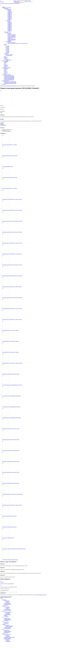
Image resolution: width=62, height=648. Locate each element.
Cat (2, 617)
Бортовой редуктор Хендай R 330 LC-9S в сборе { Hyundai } (12, 297)
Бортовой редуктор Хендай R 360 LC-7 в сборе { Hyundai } (12, 308)
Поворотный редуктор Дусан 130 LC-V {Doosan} (10, 330)
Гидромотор (6, 616)
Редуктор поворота (7, 603)
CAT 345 (7, 52)
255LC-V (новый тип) (11, 37)
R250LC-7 (9, 13)
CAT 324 (7, 48)
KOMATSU (6, 53)
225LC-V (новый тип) (11, 35)
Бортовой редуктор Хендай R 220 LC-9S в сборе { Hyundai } (12, 264)
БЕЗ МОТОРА (8, 9)
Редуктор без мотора (9, 54)
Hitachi (3, 633)
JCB (5, 56)
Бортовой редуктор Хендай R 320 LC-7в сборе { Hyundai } (12, 286)
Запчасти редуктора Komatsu (9, 79)
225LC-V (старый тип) (12, 34)
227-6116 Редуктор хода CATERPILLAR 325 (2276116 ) (11, 406)
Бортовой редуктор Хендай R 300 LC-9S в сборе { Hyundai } (12, 275)
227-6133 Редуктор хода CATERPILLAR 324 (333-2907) (11, 395)
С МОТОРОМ (8, 32)
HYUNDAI (6, 68)
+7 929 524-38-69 (30, 1)
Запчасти (5, 615)
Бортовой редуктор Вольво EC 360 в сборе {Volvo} (10, 483)
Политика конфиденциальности (5, 597)
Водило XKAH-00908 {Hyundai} (7, 166)
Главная (3, 6)
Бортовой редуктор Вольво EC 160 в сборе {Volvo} (10, 428)
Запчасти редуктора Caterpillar (9, 77)
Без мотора (8, 601)
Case (3, 621)
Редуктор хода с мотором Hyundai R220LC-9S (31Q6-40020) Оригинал (14, 548)
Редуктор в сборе (9, 55)
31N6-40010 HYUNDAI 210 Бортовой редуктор (10, 559)
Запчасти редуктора (7, 604)
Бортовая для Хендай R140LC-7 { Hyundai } (9, 144)
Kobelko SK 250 (8, 59)
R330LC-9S (10, 18)
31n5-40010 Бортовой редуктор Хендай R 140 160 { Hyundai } (12, 494)
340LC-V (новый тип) (11, 39)
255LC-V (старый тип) (12, 36)
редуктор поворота (5, 60)
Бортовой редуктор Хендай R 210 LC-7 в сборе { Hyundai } (12, 210)
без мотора (8, 607)
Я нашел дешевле (3, 125)
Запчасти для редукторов (6, 74)
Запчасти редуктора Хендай (9, 75)
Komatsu (3, 624)
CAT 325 (7, 49)
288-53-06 (17, 3)
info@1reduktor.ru (28, 0)
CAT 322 (7, 47)
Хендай (5, 85)
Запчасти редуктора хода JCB (9, 76)
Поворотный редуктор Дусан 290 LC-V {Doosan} (10, 341)
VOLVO (5, 44)
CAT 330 (7, 51)
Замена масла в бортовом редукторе (10, 81)
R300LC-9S (10, 16)
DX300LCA (10, 38)
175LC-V (9, 33)
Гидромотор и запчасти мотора (9, 637)
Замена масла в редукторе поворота (10, 82)
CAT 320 (7, 46)
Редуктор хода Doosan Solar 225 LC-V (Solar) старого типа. (18, 43)
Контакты (4, 84)
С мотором (8, 20)
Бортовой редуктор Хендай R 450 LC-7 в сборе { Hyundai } (12, 319)
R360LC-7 (9, 30)
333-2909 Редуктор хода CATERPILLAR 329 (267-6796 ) (11, 417)
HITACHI (5, 57)
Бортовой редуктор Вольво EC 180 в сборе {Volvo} (10, 439)
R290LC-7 (9, 15)
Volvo (3, 611)
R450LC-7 (9, 19)
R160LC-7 (9, 10)
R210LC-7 (9, 11)
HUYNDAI (6, 8)
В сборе (7, 602)
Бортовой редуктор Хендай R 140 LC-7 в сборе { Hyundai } (12, 199)
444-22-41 (17, 1)
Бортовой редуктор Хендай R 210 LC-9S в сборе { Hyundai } (12, 221)
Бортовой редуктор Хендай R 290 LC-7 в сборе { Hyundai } (12, 253)
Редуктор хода (6, 600)
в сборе (7, 608)
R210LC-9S (10, 23)
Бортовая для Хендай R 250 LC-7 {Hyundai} (9, 188)
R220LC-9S (10, 12)
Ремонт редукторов (5, 80)
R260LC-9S (10, 14)
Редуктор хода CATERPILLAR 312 (8, 537)
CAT (5, 63)
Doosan (3, 605)
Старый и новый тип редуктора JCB (10, 83)
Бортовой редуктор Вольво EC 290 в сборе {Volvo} (10, 472)
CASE (5, 58)
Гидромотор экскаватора (6, 67)
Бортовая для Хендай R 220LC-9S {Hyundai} (9, 177)
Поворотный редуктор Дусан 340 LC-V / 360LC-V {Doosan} (12, 363)
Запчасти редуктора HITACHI (9, 78)
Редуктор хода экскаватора (6, 7)
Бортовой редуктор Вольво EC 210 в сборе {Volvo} (10, 450)
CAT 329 (7, 50)
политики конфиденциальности (41, 594)
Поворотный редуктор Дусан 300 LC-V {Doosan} (10, 352)
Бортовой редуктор (7, 634)
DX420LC (9, 40)
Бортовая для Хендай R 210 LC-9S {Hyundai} (9, 155)
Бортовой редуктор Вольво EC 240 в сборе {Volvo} (10, 461)
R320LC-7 (9, 17)
